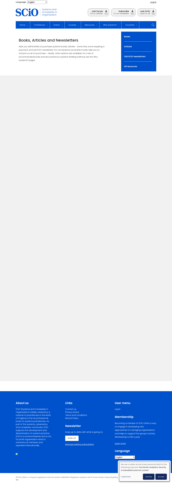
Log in (153, 2)
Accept (161, 476)
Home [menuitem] (20, 26)
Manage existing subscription (79, 444)
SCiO (19, 128)
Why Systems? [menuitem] (108, 26)
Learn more (120, 443)
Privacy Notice (72, 412)
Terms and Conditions (76, 415)
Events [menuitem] (55, 26)
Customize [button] (126, 476)
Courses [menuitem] (70, 26)
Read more (22, 149)
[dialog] (144, 471)
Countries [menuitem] (128, 26)
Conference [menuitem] (37, 26)
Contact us (70, 409)
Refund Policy (71, 418)
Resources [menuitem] (88, 26)
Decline (148, 476)
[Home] (38, 12)
